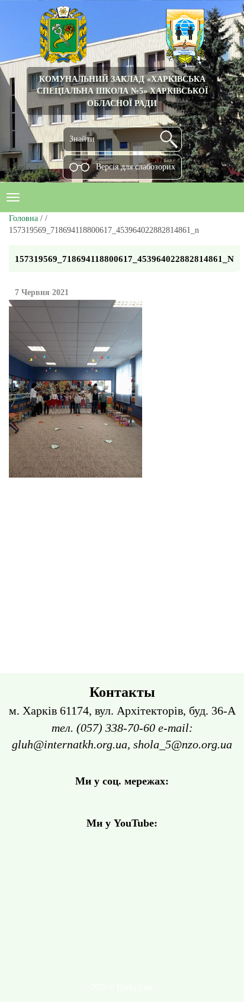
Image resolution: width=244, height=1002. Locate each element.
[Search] (168, 139)
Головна (23, 218)
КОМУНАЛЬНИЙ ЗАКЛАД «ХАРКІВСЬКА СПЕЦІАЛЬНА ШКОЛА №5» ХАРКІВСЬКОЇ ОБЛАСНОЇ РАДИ (122, 91)
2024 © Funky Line (122, 987)
